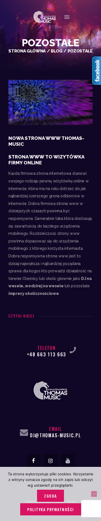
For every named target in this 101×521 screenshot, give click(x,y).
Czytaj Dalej (21, 316)
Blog (57, 50)
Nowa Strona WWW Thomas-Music (46, 141)
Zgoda (50, 496)
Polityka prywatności (50, 509)
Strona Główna (27, 50)
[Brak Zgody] (94, 494)
